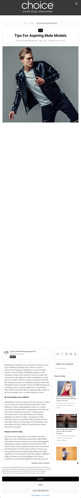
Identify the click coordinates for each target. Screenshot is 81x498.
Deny (40, 485)
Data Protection (35, 495)
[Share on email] (71, 354)
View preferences (40, 491)
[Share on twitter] (57, 354)
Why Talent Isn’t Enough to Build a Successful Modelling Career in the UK (66, 399)
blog (32, 23)
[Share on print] (75, 354)
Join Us (12, 357)
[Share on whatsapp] (62, 354)
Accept (40, 479)
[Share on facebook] (66, 354)
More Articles (61, 368)
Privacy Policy (46, 495)
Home (26, 23)
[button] (78, 463)
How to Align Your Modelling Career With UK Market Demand (66, 431)
